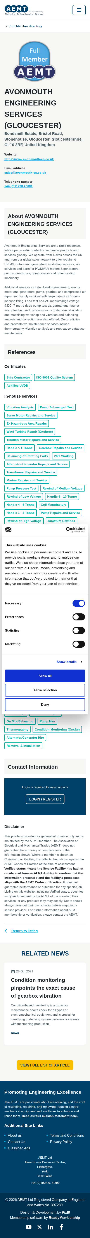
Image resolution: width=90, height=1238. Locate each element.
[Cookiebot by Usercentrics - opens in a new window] (66, 530)
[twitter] (39, 1227)
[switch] (79, 616)
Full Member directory (26, 26)
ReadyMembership (64, 1218)
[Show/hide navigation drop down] (79, 10)
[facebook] (61, 1227)
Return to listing (24, 931)
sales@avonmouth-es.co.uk (25, 172)
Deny (45, 704)
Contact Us (16, 1142)
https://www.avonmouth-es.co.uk (29, 159)
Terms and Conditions (67, 1135)
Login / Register (45, 799)
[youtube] (28, 1227)
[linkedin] (50, 1227)
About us (15, 1135)
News (15, 1032)
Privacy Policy (61, 1142)
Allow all (45, 676)
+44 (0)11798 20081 (18, 186)
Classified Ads (19, 1148)
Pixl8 (66, 1212)
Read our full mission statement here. (50, 1116)
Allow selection (45, 690)
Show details (66, 662)
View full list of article (45, 1065)
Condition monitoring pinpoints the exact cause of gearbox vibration (43, 988)
